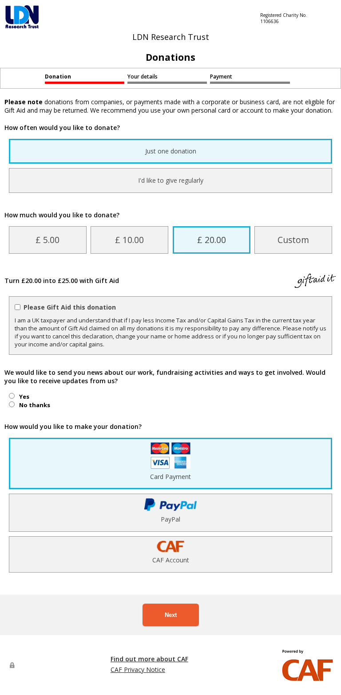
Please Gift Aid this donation (70, 307)
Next (171, 615)
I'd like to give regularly (170, 180)
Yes (24, 397)
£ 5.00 (47, 240)
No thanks (34, 405)
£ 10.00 (129, 240)
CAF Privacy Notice (138, 669)
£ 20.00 (211, 240)
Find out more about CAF (149, 659)
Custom (293, 240)
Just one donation (170, 151)
